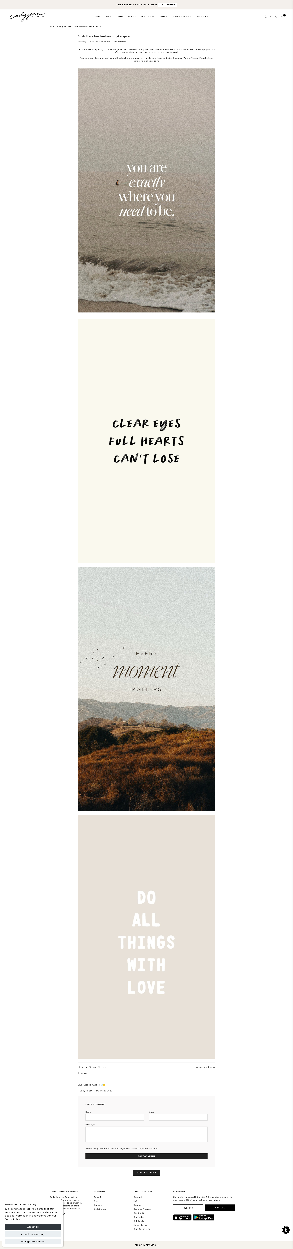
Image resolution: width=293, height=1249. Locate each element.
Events (163, 16)
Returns (137, 1205)
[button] (146, 1245)
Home (52, 27)
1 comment (120, 41)
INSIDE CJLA (202, 16)
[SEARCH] (266, 16)
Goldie (132, 16)
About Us (98, 1197)
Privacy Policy (140, 1225)
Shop (108, 16)
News (58, 27)
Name (88, 1112)
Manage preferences (33, 1241)
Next (210, 1067)
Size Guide (139, 1213)
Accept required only (33, 1234)
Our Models (139, 1217)
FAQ (135, 1201)
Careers (98, 1205)
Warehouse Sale (182, 16)
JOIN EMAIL (220, 1207)
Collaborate (100, 1209)
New (98, 16)
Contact (138, 1197)
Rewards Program (142, 1209)
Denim (120, 16)
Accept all (33, 1226)
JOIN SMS (188, 1208)
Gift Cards (139, 1221)
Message (89, 1124)
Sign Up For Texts (142, 1229)
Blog (96, 1201)
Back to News (147, 1172)
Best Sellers (147, 16)
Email (151, 1112)
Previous (202, 1067)
